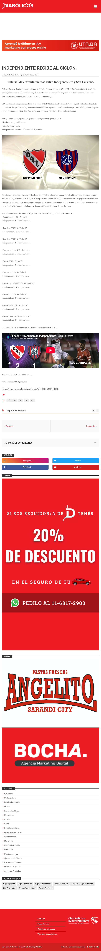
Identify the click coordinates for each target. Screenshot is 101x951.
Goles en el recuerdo (13, 832)
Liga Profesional (9, 888)
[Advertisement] (50, 20)
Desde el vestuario (12, 802)
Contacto (41, 919)
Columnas (8, 793)
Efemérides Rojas (11, 811)
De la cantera (10, 798)
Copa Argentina (9, 884)
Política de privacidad (46, 929)
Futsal (6, 824)
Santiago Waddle (35, 947)
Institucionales (10, 837)
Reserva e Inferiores (12, 862)
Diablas (7, 806)
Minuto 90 (8, 849)
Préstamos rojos (11, 854)
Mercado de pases (12, 845)
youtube (77, 467)
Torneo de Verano (46, 888)
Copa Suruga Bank (61, 884)
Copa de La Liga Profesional (82, 884)
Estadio (7, 819)
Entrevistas (9, 815)
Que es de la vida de (13, 858)
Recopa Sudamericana (27, 888)
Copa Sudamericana (43, 884)
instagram (27, 461)
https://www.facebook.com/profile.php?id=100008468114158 (30, 389)
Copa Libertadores (25, 884)
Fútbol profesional (11, 828)
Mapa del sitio (43, 924)
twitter (77, 461)
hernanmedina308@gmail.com (14, 382)
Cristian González (19, 947)
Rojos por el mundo (12, 867)
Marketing (8, 841)
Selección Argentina (12, 871)
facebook (27, 467)
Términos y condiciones (47, 934)
